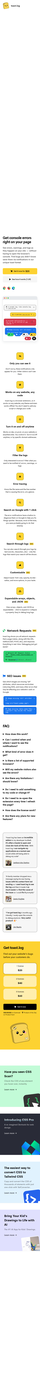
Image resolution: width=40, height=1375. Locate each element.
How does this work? (16, 734)
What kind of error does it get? (18, 753)
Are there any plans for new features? (19, 818)
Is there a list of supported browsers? (18, 762)
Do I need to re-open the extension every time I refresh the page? (19, 801)
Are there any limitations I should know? (18, 780)
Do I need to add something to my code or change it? (19, 791)
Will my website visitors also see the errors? (19, 771)
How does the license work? (20, 810)
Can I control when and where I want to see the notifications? (17, 743)
